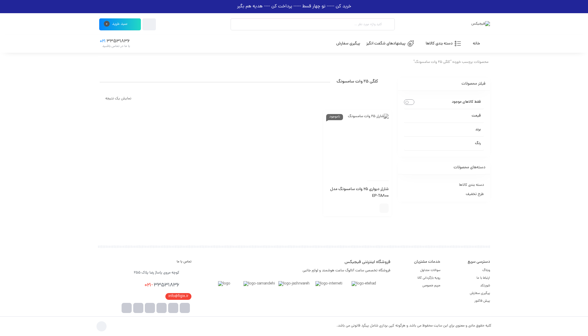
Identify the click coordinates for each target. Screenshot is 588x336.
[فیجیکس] (480, 24)
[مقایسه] (373, 208)
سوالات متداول (430, 270)
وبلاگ (486, 270)
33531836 (162, 285)
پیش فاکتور (482, 301)
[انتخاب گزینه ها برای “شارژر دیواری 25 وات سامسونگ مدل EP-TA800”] (384, 208)
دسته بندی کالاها (471, 185)
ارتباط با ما (483, 278)
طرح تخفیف (475, 194)
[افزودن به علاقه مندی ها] (364, 208)
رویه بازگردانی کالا (428, 278)
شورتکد (485, 285)
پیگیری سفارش (480, 293)
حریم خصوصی (431, 285)
